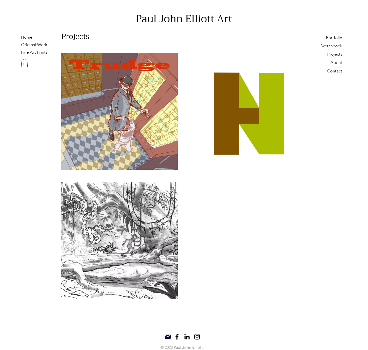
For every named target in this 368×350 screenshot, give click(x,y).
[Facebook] (177, 336)
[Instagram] (197, 336)
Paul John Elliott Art (184, 18)
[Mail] (167, 336)
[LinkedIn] (187, 336)
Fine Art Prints (34, 52)
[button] (24, 63)
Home (26, 37)
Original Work (34, 44)
